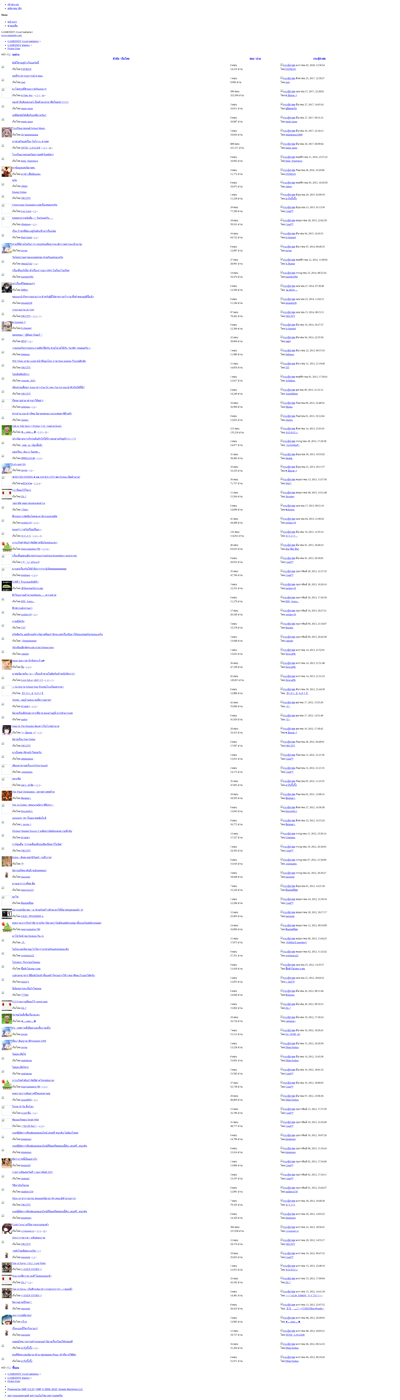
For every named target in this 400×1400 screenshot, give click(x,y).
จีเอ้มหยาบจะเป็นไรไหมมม (26, 988)
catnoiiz (289, 640)
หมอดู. (289, 458)
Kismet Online (19, 192)
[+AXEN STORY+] (31, 1269)
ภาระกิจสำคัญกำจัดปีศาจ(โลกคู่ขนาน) (33, 1080)
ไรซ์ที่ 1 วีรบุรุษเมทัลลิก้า (25, 582)
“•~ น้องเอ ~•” (28, 732)
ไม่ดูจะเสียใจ (19, 1054)
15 (46, 432)
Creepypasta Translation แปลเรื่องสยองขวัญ (34, 204)
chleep (24, 186)
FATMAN (26, 69)
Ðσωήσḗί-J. (27, 811)
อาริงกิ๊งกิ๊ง (291, 198)
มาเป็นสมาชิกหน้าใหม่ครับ (27, 752)
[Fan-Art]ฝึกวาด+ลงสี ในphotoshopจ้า (31, 1276)
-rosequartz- (27, 772)
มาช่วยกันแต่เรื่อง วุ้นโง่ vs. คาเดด (30, 141)
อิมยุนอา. (26, 798)
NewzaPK (290, 654)
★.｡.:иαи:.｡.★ (28, 432)
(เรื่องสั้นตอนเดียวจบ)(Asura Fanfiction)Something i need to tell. (44, 555)
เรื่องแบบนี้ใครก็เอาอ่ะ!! (25, 1328)
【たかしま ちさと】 (32, 693)
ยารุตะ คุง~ (27, 95)
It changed (290, 237)
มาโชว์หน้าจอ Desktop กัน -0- (28, 936)
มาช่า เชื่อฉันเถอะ (31, 174)
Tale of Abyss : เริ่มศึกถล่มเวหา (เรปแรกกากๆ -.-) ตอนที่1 (42, 1289)
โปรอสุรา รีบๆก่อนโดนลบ (26, 962)
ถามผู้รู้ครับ (18, 621)
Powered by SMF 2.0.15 (21, 1389)
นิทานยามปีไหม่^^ (22, 1302)
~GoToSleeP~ (292, 445)
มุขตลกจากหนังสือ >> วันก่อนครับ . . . (32, 218)
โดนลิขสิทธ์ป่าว (20, 374)
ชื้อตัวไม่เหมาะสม (31, 968)
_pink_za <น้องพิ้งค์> (32, 445)
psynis (24, 250)
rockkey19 (26, 522)
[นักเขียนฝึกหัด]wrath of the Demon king (33, 647)
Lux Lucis (26, 211)
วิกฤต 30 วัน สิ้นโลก (23, 1106)
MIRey (24, 290)
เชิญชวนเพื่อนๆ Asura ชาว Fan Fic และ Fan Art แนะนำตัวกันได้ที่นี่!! (48, 387)
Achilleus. (290, 380)
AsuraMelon (291, 393)
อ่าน (258, 58)
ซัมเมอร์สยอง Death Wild (25, 1119)
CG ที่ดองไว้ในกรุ (21, 490)
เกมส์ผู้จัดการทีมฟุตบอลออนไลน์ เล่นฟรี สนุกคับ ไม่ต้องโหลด (45, 1132)
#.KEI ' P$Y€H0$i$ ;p (32, 916)
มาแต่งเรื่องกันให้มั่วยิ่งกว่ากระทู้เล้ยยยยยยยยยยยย (39, 568)
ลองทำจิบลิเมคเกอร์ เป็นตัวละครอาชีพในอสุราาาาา (40, 102)
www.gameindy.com (11, 35)
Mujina (288, 407)
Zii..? (23, 496)
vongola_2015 (28, 380)
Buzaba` (289, 627)
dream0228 (26, 303)
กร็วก (24, 1321)
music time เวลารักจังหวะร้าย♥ (28, 660)
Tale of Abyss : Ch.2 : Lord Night (28, 1263)
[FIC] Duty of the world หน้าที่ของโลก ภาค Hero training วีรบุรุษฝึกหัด (49, 361)
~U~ (287, 706)
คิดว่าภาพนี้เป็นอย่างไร (24, 1159)
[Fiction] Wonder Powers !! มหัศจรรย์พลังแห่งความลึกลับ (42, 831)
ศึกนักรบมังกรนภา (22, 608)
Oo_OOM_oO (292, 1034)
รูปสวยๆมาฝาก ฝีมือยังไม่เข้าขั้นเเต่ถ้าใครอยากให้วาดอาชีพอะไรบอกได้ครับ (53, 975)
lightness (25, 354)
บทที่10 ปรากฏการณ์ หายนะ (27, 75)
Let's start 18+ (19, 464)
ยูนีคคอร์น (291, 108)
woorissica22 (27, 955)
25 (44, 1231)
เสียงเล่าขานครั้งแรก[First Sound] (30, 765)
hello (14, 180)
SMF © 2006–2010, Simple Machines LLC (59, 1389)
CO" (23, 627)
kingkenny (26, 1139)
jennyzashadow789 (30, 549)
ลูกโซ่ (15, 896)
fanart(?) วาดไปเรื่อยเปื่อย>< (27, 529)
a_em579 (290, 981)
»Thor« (24, 509)
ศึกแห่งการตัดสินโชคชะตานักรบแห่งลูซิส (34, 516)
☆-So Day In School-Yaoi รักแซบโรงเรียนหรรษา (38, 686)
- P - (23, 942)
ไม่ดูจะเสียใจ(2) (20, 1067)
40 (43, 95)
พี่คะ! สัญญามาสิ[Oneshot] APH (29, 1041)
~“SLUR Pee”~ (29, 1126)
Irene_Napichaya (29, 161)
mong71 (25, 981)
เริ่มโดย (125, 58)
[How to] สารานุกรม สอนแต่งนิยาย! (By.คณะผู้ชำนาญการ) (44, 1198)
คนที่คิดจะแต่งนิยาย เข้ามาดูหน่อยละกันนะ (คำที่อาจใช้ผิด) (44, 1354)
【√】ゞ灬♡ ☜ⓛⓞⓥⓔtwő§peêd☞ (304, 1308)
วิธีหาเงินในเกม (20, 1185)
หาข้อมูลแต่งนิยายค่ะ (23, 167)
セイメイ (26, 535)
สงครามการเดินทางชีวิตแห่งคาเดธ (31, 1093)
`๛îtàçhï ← (291, 290)
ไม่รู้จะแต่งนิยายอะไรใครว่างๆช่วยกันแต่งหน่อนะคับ (40, 949)
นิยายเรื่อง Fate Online (23, 739)
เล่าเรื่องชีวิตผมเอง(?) (23, 283)
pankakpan (26, 1060)
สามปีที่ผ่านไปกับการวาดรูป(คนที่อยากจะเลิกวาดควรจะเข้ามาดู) (47, 244)
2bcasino (289, 496)
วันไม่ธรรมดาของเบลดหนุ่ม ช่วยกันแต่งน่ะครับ (37, 257)
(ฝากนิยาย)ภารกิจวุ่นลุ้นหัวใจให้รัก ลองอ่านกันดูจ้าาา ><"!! (44, 438)
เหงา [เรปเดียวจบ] (21, 1315)
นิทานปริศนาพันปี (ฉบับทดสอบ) (29, 870)
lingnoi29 (25, 1165)
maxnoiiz (25, 877)
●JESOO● (26, 483)
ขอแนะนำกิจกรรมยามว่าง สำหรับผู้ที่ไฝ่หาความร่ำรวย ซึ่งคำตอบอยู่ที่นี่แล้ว (53, 296)
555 (287, 367)
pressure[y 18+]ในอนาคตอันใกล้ (29, 818)
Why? (288, 483)
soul (23, 82)
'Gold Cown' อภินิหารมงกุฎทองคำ (30, 1224)
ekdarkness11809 (293, 134)
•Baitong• (26, 224)
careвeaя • (290, 1021)
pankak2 (25, 1178)
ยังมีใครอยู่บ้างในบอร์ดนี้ (25, 62)
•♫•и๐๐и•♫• (28, 1231)
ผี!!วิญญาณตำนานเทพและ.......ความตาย (34, 595)
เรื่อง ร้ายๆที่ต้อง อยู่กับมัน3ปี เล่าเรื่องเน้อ (34, 231)
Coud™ (289, 211)
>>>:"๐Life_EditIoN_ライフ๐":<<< (303, 1295)
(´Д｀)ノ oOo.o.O (30, 562)
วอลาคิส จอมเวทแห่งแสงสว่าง (28, 503)
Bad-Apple (26, 237)
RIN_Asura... (28, 601)
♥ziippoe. (290, 509)
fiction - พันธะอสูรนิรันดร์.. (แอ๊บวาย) (32, 857)
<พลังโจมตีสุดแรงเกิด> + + (26, 1250)
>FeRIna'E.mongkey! (296, 942)
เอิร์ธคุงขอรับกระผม (32, 588)
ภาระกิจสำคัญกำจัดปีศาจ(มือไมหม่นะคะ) (34, 542)
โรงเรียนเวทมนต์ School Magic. (28, 128)
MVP (23, 341)
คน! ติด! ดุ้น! (292, 549)
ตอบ (252, 58)
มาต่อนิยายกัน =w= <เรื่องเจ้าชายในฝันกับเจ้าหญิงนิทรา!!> (43, 673)
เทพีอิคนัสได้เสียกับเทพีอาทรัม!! (29, 115)
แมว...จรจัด (27, 785)
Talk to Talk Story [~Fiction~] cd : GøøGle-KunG (37, 426)
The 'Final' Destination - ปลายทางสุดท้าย (33, 791)
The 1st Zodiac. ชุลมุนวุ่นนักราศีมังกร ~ (33, 805)
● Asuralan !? (19, 322)
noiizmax (25, 407)
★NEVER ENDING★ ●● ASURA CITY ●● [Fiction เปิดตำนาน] (46, 477)
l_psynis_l (26, 824)
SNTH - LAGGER (30, 147)
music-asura (27, 108)
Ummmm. (290, 837)
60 (50, 148)
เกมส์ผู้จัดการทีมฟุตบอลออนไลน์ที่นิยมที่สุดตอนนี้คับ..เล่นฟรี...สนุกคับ (49, 1146)
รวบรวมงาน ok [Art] (23, 309)
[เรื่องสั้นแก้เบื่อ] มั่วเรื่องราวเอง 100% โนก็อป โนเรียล (40, 270)
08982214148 (28, 458)
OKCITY (26, 198)
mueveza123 (27, 890)
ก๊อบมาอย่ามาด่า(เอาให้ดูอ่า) (27, 400)
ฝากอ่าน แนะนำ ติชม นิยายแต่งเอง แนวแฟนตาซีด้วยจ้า (42, 413)
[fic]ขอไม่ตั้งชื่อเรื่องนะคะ (26, 1014)
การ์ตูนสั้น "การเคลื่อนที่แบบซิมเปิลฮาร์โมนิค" (37, 844)
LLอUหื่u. (26, 1113)
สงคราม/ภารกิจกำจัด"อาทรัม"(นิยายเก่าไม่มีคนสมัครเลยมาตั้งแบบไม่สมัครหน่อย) (56, 923)
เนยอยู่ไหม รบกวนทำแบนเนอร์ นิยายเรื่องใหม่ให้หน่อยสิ (42, 1341)
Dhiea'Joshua (292, 1047)
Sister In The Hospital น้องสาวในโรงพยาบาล (35, 726)
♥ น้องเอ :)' (291, 95)
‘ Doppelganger (29, 640)
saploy (24, 719)
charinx (24, 420)
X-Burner (290, 263)
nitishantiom (27, 758)
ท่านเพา (25, 706)
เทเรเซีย (16, 778)
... (41, 95)
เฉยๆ (288, 341)
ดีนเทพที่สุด (291, 890)
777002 (25, 995)
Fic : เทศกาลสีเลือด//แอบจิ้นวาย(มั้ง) (31, 1028)
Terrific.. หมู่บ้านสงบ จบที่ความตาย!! (31, 700)
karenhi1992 (27, 276)
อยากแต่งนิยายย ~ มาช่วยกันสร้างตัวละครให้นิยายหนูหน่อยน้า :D (47, 909)
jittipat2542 (26, 263)
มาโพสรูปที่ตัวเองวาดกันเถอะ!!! (29, 89)
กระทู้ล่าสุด (319, 58)
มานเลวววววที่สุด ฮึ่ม (23, 883)
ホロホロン (291, 432)
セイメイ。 (291, 535)
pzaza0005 (26, 1099)
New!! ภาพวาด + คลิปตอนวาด (28, 1237)
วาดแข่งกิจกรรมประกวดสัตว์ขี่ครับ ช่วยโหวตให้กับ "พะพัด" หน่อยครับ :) (51, 348)
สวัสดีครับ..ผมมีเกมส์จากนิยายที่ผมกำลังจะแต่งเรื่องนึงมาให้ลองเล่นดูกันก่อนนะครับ (57, 634)
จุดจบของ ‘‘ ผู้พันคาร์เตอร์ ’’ (27, 335)
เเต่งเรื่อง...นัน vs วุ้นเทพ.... (26, 451)
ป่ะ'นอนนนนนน (29, 134)
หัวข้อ (116, 58)
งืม (22, 667)
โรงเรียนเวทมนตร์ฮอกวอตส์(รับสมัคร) (33, 154)
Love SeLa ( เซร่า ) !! (32, 680)
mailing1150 (27, 1191)
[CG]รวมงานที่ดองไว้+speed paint (30, 1001)
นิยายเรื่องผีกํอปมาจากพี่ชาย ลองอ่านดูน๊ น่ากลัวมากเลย (42, 713)
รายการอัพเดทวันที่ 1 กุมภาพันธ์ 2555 (32, 1172)
